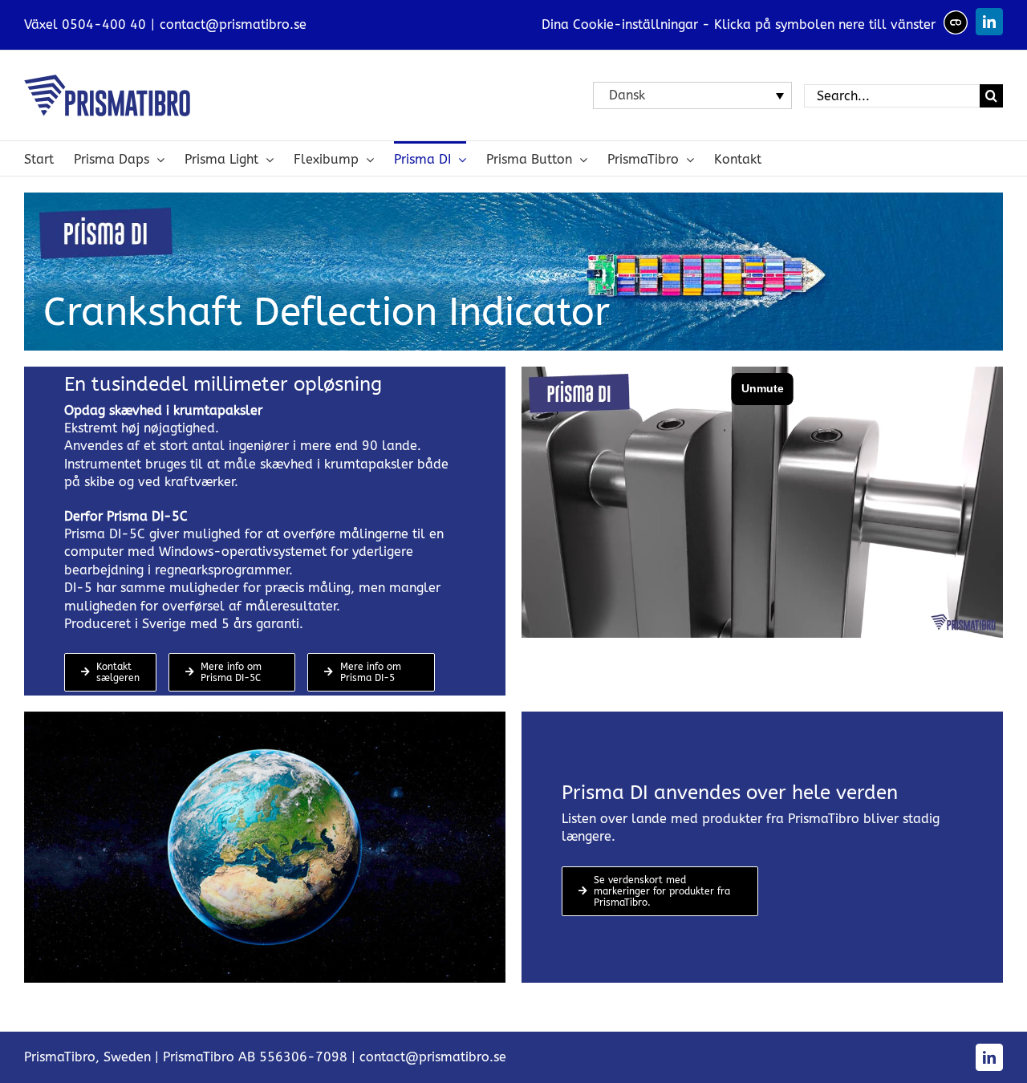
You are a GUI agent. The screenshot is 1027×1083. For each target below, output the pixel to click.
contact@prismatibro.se (233, 24)
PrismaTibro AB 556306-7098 (255, 1057)
